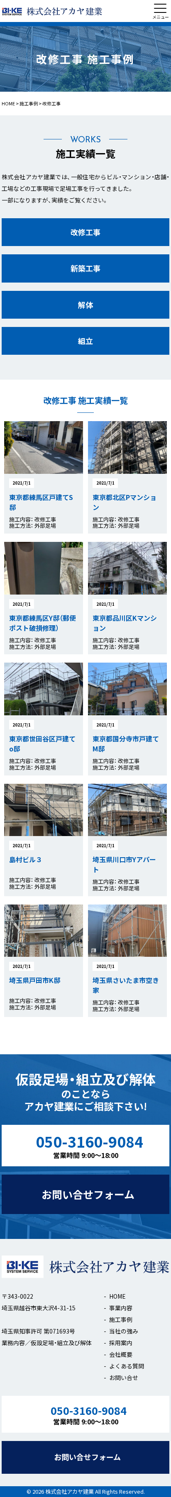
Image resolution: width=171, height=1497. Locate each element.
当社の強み (123, 1331)
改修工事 (85, 232)
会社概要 (120, 1354)
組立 (85, 340)
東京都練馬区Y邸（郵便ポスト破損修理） (42, 623)
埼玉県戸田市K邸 (34, 980)
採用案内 (120, 1343)
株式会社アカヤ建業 (69, 1491)
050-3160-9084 (89, 1146)
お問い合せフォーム (88, 1194)
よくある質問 (126, 1366)
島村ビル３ (25, 859)
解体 (85, 304)
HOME (117, 1296)
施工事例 (120, 1319)
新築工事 (85, 268)
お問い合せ (123, 1377)
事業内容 (120, 1308)
